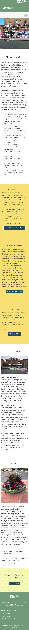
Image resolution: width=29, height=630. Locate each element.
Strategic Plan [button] (14, 334)
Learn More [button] (14, 583)
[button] (26, 15)
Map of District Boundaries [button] (14, 228)
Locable (14, 627)
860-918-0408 (5, 613)
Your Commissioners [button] (14, 291)
